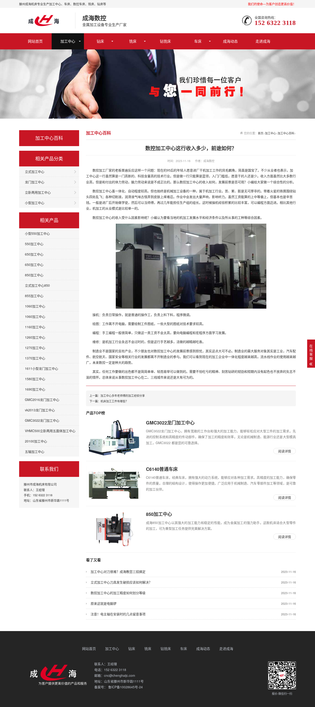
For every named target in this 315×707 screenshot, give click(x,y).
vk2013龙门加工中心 (40, 410)
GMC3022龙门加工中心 (42, 420)
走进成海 (263, 41)
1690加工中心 (35, 389)
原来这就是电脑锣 (193, 603)
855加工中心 (34, 295)
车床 (198, 41)
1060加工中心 (35, 306)
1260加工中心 (35, 337)
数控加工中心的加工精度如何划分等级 (193, 592)
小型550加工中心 (37, 233)
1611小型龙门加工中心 (41, 368)
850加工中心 (34, 275)
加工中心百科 (286, 133)
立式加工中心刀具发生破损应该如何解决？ (193, 582)
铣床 (133, 41)
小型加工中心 (34, 202)
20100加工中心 (36, 441)
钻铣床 (165, 41)
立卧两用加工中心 (38, 192)
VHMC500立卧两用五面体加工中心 (50, 430)
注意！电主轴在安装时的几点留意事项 (193, 614)
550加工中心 (34, 243)
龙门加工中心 (34, 182)
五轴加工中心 (34, 451)
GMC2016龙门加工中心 (42, 399)
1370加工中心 (35, 358)
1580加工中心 (35, 378)
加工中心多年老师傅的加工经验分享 (123, 395)
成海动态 (230, 41)
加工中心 (67, 41)
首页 (260, 133)
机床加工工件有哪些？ (114, 401)
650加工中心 (34, 254)
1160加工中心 (35, 327)
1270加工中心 (35, 347)
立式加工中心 (34, 171)
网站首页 (35, 41)
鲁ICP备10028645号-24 (125, 687)
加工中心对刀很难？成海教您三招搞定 (193, 571)
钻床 (100, 41)
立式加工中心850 (37, 285)
